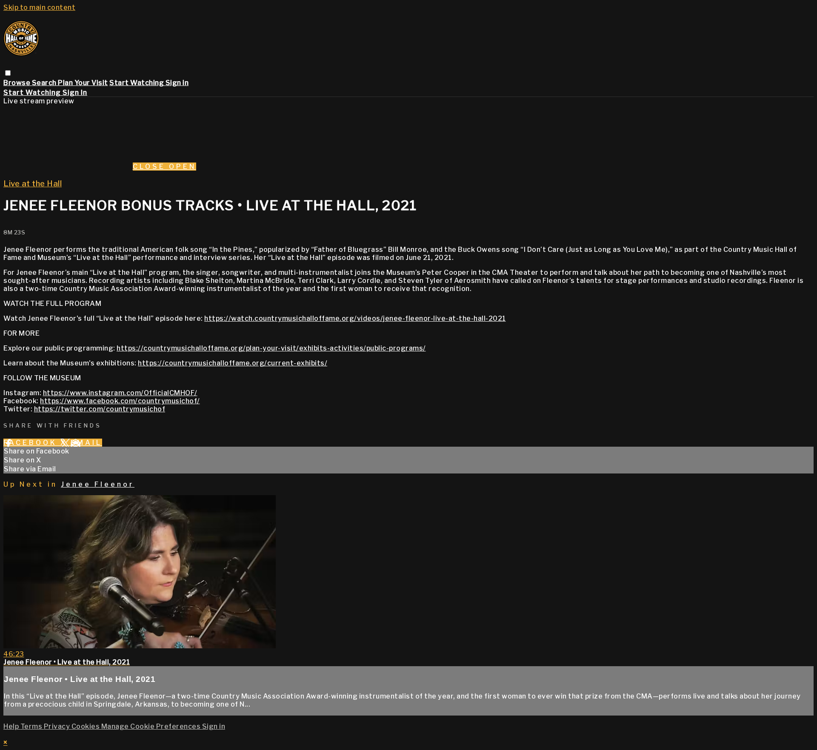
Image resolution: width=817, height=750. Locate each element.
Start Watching (137, 83)
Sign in (177, 83)
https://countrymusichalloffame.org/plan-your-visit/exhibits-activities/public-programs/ (271, 348)
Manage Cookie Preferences (151, 726)
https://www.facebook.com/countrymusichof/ (120, 401)
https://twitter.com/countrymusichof (100, 409)
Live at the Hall (32, 183)
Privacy (57, 726)
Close (151, 167)
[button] (8, 73)
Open (182, 167)
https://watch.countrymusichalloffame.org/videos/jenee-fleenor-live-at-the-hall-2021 (355, 318)
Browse (17, 83)
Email (86, 443)
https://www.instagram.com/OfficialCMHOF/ (120, 393)
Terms (32, 726)
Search (45, 83)
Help (11, 726)
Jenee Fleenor (97, 484)
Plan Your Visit (83, 83)
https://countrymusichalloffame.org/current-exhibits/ (232, 363)
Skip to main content (39, 7)
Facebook (31, 443)
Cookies (86, 726)
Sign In (75, 92)
